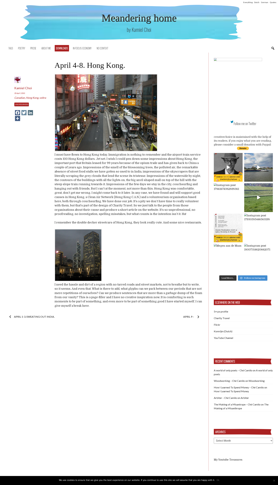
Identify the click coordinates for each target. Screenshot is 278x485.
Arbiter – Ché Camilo (225, 397)
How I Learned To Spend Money (231, 391)
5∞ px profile (221, 311)
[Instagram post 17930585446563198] (258, 228)
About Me (46, 48)
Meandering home (139, 18)
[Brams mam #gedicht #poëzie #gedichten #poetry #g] (228, 167)
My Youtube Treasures (228, 459)
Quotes (273, 2)
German (264, 2)
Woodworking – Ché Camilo (229, 380)
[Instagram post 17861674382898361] (228, 197)
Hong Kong (32, 97)
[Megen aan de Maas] (228, 258)
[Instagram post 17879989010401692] (258, 197)
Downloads (62, 48)
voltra (42, 97)
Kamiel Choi (23, 88)
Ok (218, 480)
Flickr (217, 324)
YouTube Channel (223, 337)
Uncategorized (21, 104)
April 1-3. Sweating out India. (34, 316)
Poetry (21, 48)
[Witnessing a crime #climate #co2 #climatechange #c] (258, 167)
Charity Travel (222, 318)
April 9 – (189, 316)
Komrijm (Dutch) (223, 331)
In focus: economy (82, 48)
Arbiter (245, 397)
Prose (33, 48)
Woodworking (257, 380)
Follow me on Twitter (245, 123)
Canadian (19, 97)
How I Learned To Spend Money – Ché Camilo (239, 387)
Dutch (256, 2)
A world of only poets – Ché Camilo (233, 370)
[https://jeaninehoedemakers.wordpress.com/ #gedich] (228, 228)
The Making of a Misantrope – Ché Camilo (237, 404)
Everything (248, 2)
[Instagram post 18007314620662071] (258, 258)
